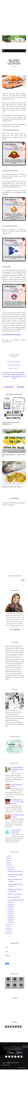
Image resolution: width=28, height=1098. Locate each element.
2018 (8, 865)
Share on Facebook (14, 361)
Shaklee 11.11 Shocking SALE (15, 894)
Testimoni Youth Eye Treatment (15, 871)
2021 (8, 858)
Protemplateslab (6, 1065)
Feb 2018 (10, 920)
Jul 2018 (10, 909)
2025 (8, 856)
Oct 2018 (10, 902)
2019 (8, 862)
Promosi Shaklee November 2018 (15, 900)
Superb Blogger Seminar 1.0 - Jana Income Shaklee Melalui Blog (17, 801)
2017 (8, 924)
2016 (8, 926)
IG (21, 981)
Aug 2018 (10, 906)
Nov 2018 (10, 869)
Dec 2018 (10, 867)
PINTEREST (15, 987)
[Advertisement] (14, 14)
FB (8, 981)
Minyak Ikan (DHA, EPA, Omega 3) (12, 486)
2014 (8, 930)
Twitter (14, 981)
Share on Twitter (15, 365)
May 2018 (10, 913)
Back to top (21, 1067)
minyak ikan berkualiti (19, 372)
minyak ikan (10, 372)
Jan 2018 (10, 922)
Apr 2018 (10, 915)
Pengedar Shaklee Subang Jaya (9, 374)
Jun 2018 (10, 911)
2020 (8, 860)
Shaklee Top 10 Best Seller (14, 897)
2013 (8, 933)
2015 (8, 928)
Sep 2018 (10, 904)
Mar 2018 (10, 917)
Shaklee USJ (8, 376)
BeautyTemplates (15, 1062)
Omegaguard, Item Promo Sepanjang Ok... (10, 423)
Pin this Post (15, 368)
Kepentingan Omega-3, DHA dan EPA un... (13, 455)
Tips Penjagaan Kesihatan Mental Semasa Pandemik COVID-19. (17, 769)
